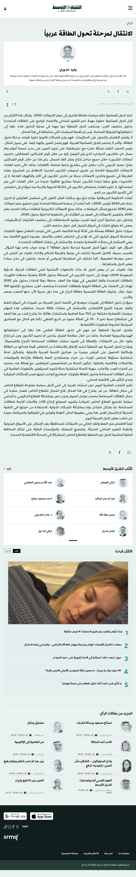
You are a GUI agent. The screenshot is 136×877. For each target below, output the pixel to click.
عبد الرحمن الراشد (105, 498)
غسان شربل (108, 531)
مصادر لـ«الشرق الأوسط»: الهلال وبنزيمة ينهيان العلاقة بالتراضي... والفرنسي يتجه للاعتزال (72, 644)
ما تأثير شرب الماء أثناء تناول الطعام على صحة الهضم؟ (92, 683)
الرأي (129, 23)
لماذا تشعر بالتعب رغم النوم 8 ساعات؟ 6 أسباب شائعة (93, 631)
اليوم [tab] (17, 550)
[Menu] (130, 8)
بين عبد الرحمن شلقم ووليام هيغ (24, 761)
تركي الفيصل (107, 482)
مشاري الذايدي (106, 735)
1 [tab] (73, 541)
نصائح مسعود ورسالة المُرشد (94, 723)
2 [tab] (63, 541)
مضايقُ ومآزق (35, 723)
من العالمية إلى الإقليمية (29, 742)
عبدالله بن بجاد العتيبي (103, 790)
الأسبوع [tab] (8, 550)
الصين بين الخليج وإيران (29, 780)
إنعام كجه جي (107, 754)
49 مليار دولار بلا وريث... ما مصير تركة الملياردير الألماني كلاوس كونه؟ (83, 670)
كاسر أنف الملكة (101, 742)
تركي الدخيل (45, 531)
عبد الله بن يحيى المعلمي (38, 482)
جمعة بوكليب (39, 773)
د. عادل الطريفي (43, 514)
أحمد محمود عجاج (41, 498)
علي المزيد (40, 754)
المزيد (9, 468)
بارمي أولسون (107, 773)
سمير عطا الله (107, 514)
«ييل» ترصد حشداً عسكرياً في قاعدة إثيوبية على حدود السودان (87, 657)
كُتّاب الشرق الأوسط (117, 468)
